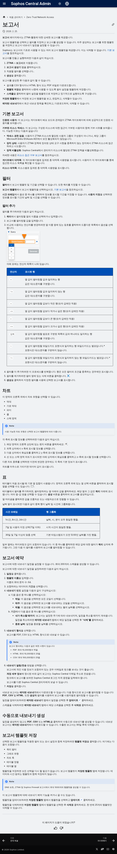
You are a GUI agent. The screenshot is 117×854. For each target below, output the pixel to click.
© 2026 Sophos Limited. (13, 850)
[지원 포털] (102, 849)
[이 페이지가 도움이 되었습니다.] (55, 828)
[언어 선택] (67, 4)
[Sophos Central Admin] (4, 17)
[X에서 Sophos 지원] (96, 849)
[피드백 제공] (113, 849)
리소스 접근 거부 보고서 (29, 155)
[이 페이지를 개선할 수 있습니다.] (61, 828)
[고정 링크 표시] (113, 24)
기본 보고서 (60, 189)
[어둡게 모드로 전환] (60, 4)
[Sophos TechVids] (107, 849)
